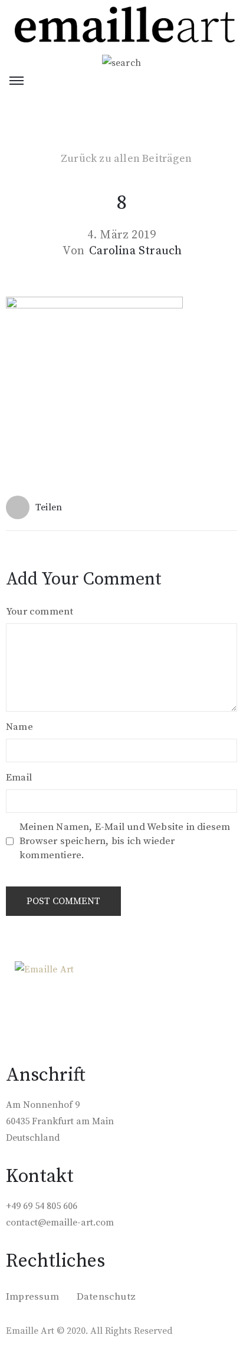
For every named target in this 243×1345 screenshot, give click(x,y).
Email (19, 777)
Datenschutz (106, 1296)
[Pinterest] (63, 1000)
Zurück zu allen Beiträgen (126, 158)
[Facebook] (16, 1000)
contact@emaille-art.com (60, 1222)
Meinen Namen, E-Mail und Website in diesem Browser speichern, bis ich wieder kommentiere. (124, 841)
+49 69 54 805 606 (41, 1206)
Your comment (39, 611)
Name (19, 726)
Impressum (32, 1296)
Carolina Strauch (135, 251)
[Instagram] (40, 1000)
